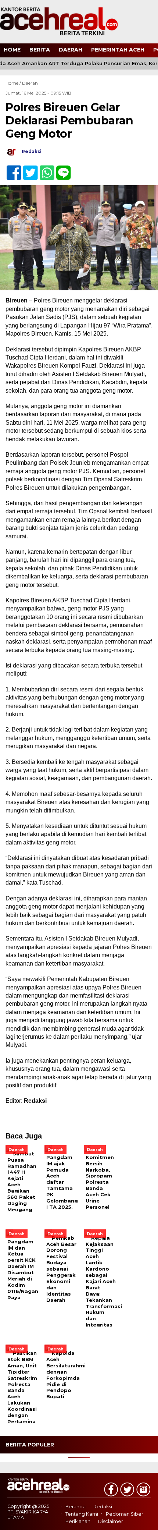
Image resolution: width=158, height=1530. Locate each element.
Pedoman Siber (124, 1514)
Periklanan (77, 1521)
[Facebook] (11, 169)
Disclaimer (110, 1521)
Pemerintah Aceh (117, 49)
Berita (39, 49)
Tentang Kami (81, 1514)
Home (12, 49)
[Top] (145, 1519)
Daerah (70, 49)
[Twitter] (27, 169)
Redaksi (102, 1506)
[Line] (60, 169)
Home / (14, 83)
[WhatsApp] (44, 169)
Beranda (75, 1506)
